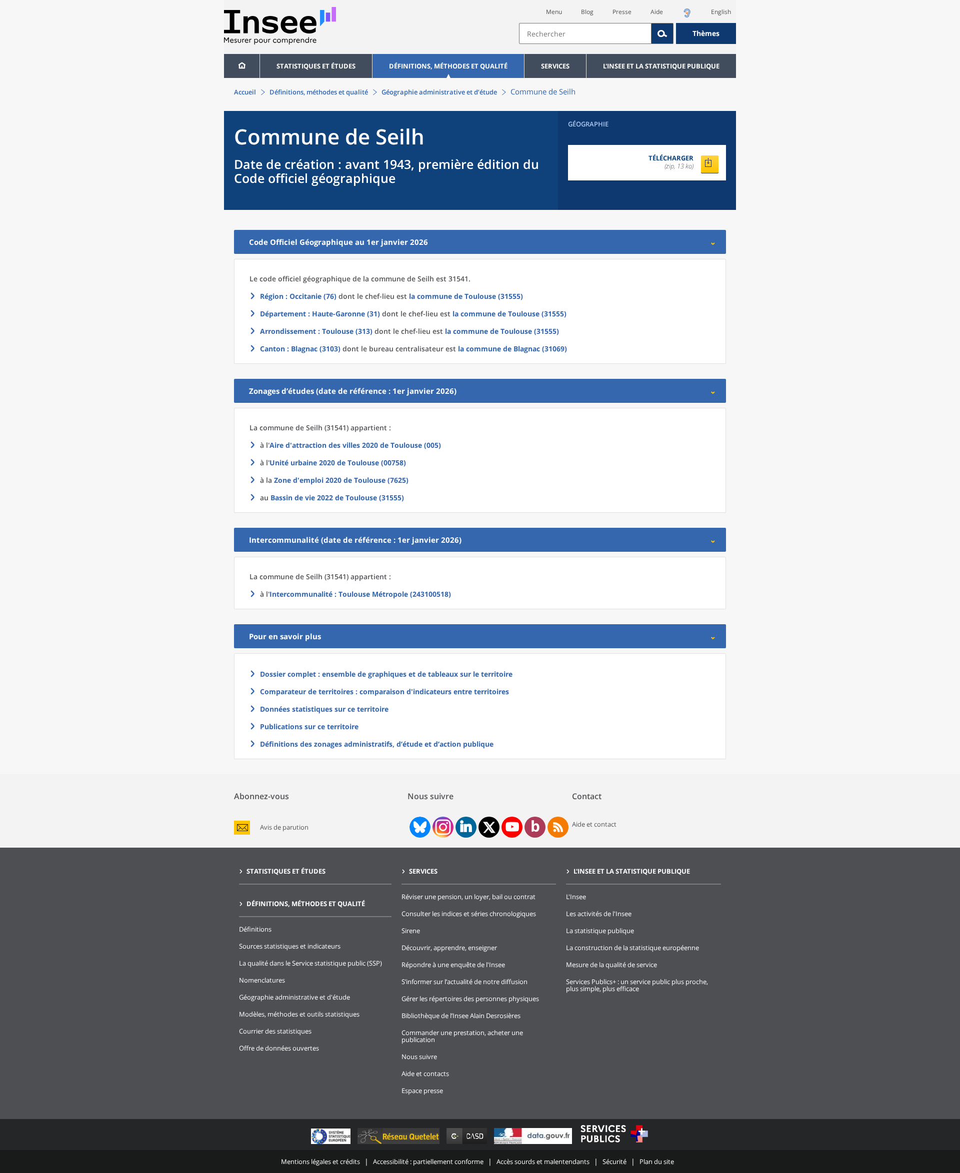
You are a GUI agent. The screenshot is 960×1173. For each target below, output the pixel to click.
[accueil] (241, 66)
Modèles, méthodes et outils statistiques (299, 1014)
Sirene (411, 930)
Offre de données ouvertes (279, 1048)
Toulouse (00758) (338, 462)
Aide (656, 11)
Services (555, 65)
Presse (622, 11)
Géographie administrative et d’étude (439, 91)
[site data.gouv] (534, 1144)
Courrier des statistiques (275, 1031)
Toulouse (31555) (337, 497)
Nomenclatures (262, 980)
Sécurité (614, 1161)
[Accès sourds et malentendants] (687, 15)
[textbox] (585, 33)
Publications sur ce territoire (309, 726)
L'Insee (576, 896)
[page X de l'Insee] (489, 827)
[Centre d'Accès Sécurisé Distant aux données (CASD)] (467, 1144)
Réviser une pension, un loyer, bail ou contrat (469, 896)
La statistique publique (600, 930)
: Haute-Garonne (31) (320, 313)
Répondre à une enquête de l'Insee (453, 964)
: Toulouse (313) (316, 331)
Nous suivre (419, 1056)
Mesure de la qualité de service (611, 964)
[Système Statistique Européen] (331, 1144)
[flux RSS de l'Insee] (558, 827)
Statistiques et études (316, 65)
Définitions (255, 929)
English (721, 11)
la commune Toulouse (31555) (466, 296)
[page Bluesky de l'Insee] (419, 827)
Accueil (245, 91)
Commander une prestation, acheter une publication (462, 1036)
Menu (554, 11)
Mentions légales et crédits (320, 1161)
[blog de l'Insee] (535, 827)
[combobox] (627, 33)
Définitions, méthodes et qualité (448, 65)
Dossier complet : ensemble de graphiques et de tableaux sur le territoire (386, 674)
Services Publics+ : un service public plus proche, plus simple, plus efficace (637, 985)
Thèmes (706, 33)
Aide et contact (594, 824)
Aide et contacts (425, 1073)
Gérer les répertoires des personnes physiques (470, 998)
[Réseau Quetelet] (400, 1144)
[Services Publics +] (614, 1144)
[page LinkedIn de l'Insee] (466, 827)
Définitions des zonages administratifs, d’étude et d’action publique (377, 744)
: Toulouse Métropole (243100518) (360, 594)
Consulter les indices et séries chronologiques (469, 913)
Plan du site (657, 1161)
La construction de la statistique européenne (632, 947)
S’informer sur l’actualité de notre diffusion (465, 981)
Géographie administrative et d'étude (294, 997)
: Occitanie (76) (298, 296)
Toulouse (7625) (341, 480)
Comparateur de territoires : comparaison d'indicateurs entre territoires (384, 691)
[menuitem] (242, 66)
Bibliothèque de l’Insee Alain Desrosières (461, 1015)
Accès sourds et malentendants (543, 1161)
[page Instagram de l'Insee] (442, 827)
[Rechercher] (663, 33)
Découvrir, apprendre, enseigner (449, 947)
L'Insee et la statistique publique (661, 65)
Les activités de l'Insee (599, 913)
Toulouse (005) (355, 445)
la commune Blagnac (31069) (512, 348)
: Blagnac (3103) (300, 348)
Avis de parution (284, 827)
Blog (587, 11)
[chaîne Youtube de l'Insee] (512, 827)
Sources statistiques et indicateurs (289, 946)
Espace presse (422, 1090)
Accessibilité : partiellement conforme (428, 1161)
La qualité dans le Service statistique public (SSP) (310, 963)
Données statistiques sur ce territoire (324, 709)
